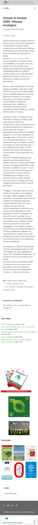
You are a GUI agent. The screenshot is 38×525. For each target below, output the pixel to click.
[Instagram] (16, 505)
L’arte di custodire (7, 324)
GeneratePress (29, 512)
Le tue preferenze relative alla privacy (21, 518)
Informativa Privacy (11, 493)
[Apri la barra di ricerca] (35, 8)
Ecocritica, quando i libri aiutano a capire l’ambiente (19, 332)
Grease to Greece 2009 (19, 58)
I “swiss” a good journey (14, 283)
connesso (15, 305)
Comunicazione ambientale (15, 280)
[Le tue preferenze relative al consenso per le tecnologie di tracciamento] (34, 521)
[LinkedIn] (12, 505)
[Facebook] (3, 505)
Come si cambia (6, 337)
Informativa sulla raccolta (12, 523)
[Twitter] (8, 505)
